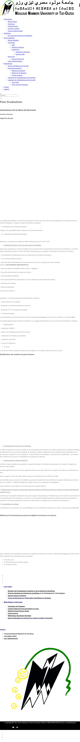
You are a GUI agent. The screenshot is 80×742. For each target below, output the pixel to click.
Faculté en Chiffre (13, 28)
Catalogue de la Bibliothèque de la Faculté (21, 80)
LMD (13, 45)
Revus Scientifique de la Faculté (18, 66)
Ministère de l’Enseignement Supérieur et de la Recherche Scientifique (31, 591)
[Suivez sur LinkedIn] (17, 727)
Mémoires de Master (18, 71)
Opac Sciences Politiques (20, 85)
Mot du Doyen (12, 21)
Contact (6, 87)
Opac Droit (15, 82)
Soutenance (15, 49)
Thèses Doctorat (17, 75)
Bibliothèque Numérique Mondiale (19, 616)
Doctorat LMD (20, 54)
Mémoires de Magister (19, 73)
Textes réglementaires (15, 61)
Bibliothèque (8, 64)
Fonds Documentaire (14, 68)
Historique (11, 24)
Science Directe (13, 613)
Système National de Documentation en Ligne (23, 609)
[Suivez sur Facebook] (1, 727)
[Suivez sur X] (5, 727)
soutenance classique (23, 52)
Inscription (11, 42)
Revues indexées (13, 40)
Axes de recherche (18, 59)
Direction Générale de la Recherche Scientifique (24, 593)
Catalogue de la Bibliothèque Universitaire (22, 78)
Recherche (11, 57)
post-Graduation (9, 38)
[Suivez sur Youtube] (13, 727)
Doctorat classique (18, 47)
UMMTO (6, 89)
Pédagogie (7, 33)
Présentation (8, 19)
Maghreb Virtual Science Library (18, 611)
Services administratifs (15, 31)
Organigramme (13, 26)
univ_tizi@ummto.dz (11, 638)
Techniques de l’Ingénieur (16, 606)
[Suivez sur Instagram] (9, 727)
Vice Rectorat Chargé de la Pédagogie (20, 36)
